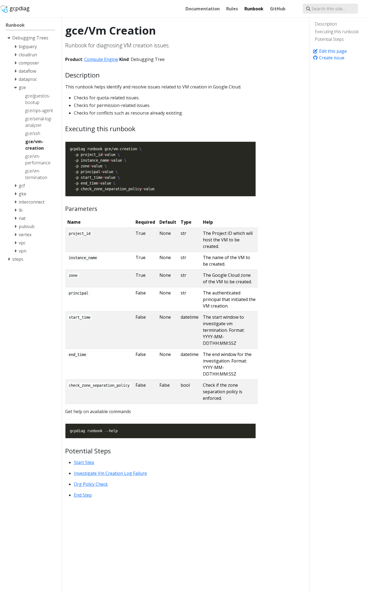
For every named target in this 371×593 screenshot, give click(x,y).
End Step (83, 495)
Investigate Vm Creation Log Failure (110, 473)
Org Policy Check (91, 484)
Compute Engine (101, 59)
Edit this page (332, 51)
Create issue (331, 58)
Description (326, 24)
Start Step (84, 462)
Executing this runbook (337, 32)
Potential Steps (329, 39)
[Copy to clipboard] (254, 145)
